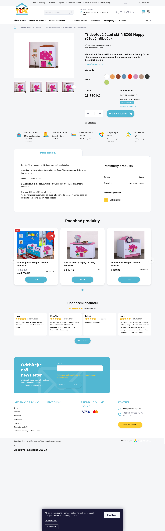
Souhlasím (112, 515)
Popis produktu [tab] (48, 153)
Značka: (94, 47)
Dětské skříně (115, 200)
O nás (34, 3)
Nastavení (51, 527)
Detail (36, 279)
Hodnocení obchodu (75, 3)
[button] (82, 289)
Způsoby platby (105, 3)
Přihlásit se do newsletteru (69, 385)
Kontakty (42, 3)
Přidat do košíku (118, 113)
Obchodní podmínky (21, 427)
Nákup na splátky (91, 3)
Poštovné (52, 3)
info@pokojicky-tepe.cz (132, 409)
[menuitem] (20, 20)
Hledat (70, 12)
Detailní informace (93, 64)
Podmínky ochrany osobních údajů (27, 431)
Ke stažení (18, 419)
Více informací (51, 521)
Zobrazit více (82, 341)
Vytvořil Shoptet (126, 441)
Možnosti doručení (128, 106)
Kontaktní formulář (130, 425)
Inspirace (61, 3)
